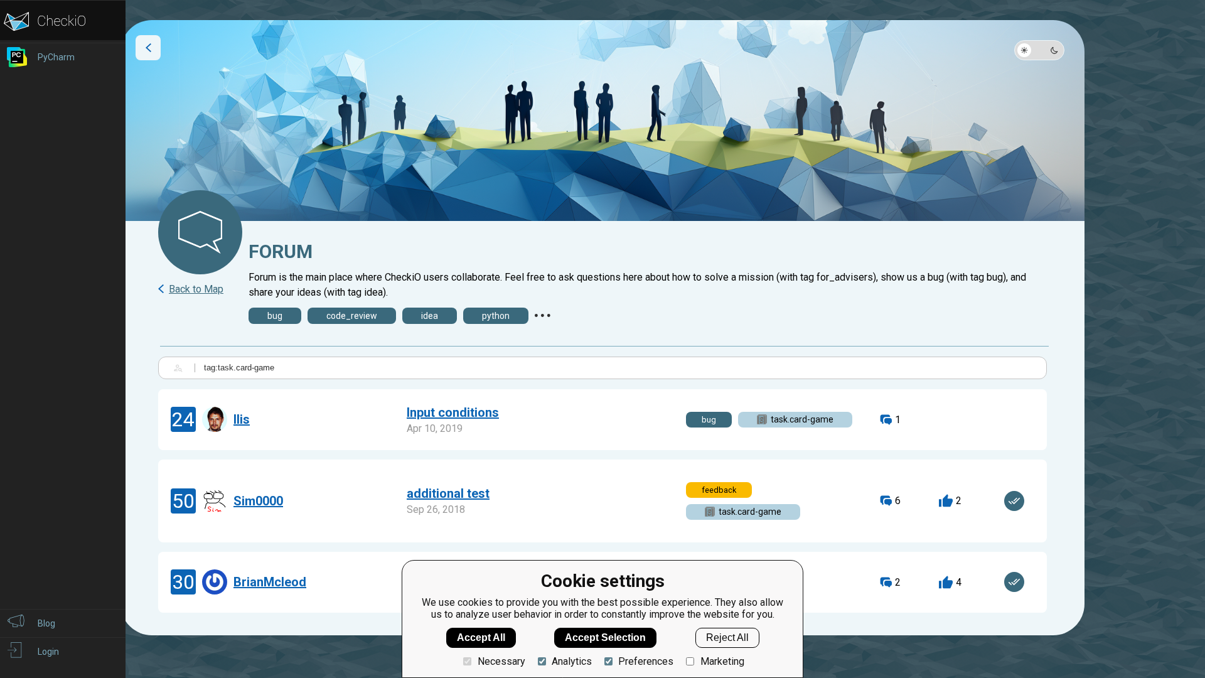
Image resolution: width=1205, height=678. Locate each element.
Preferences (645, 661)
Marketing (722, 661)
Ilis (241, 419)
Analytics (572, 661)
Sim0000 (258, 500)
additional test (448, 493)
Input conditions (453, 412)
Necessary (501, 661)
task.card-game (802, 419)
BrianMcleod (269, 581)
